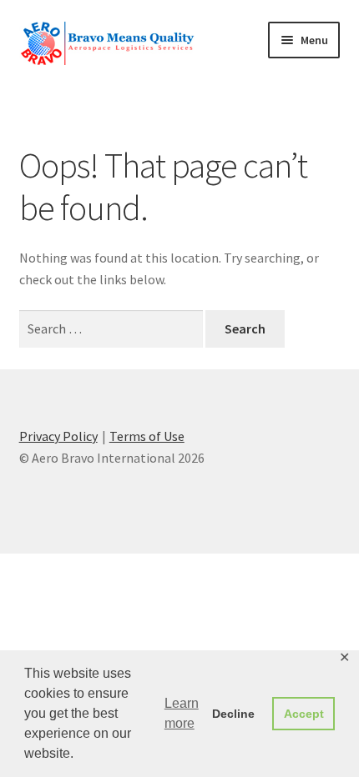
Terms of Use (147, 436)
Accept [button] (304, 713)
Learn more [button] (181, 713)
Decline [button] (233, 713)
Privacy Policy (58, 436)
